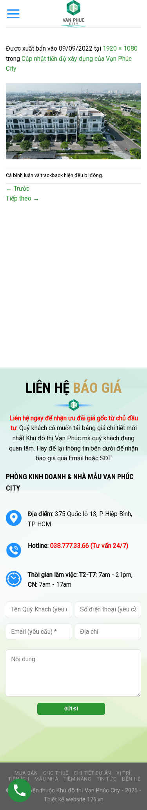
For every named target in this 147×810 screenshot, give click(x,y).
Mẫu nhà (46, 779)
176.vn (95, 799)
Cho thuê (56, 773)
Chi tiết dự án (92, 773)
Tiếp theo (22, 198)
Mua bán (26, 773)
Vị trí (123, 773)
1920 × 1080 (120, 48)
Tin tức (106, 779)
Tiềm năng (78, 779)
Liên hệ (131, 779)
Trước (17, 188)
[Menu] (13, 14)
